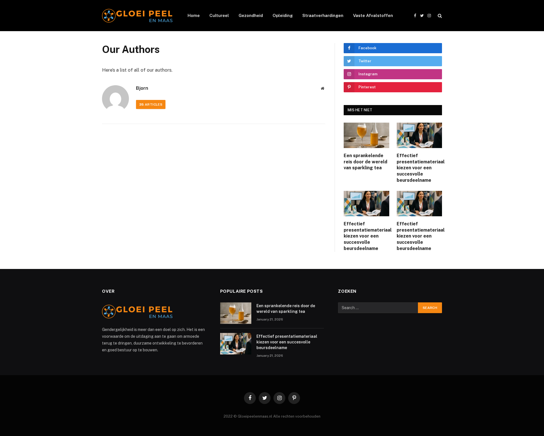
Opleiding (283, 15)
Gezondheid (251, 15)
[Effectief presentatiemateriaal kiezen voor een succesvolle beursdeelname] (419, 135)
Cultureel (219, 15)
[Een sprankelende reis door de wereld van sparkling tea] (366, 135)
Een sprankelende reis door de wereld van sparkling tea (365, 162)
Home (194, 15)
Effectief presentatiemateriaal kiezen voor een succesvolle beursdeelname (419, 168)
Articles (150, 104)
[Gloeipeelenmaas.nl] (137, 16)
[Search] (439, 15)
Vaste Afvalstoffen (373, 15)
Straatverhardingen (322, 15)
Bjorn (142, 88)
